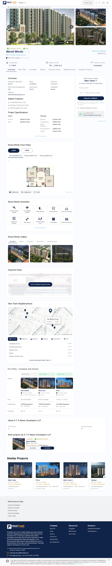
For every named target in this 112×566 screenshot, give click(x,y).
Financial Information (94, 528)
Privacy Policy (54, 539)
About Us (52, 528)
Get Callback (47, 448)
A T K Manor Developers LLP (17, 55)
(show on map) (24, 58)
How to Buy (72, 534)
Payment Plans (54, 69)
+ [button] (10, 320)
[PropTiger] (9, 3)
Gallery (42, 69)
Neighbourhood (69, 69)
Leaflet (58, 334)
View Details (33, 448)
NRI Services (72, 531)
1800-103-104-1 (17, 555)
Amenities (33, 69)
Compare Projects (85, 69)
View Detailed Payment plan (40, 284)
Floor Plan (22, 69)
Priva (57, 390)
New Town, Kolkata (14, 58)
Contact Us (53, 536)
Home (51, 531)
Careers (52, 534)
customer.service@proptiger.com (19, 552)
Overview (11, 69)
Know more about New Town (39, 360)
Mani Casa (41, 390)
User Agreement (54, 542)
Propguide (72, 528)
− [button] (10, 322)
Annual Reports (92, 531)
